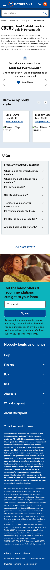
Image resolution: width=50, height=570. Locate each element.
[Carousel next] (39, 102)
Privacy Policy (16, 333)
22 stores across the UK (36, 49)
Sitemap (27, 553)
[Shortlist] (45, 4)
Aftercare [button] (10, 393)
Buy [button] (6, 374)
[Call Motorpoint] (40, 4)
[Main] (20, 4)
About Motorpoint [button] (15, 412)
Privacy (7, 553)
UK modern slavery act (15, 558)
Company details (37, 558)
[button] (4, 4)
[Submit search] (45, 13)
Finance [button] (9, 364)
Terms (17, 553)
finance (44, 38)
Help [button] (7, 355)
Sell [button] (6, 384)
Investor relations (12, 564)
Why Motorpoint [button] (14, 403)
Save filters (27, 82)
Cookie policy (30, 564)
